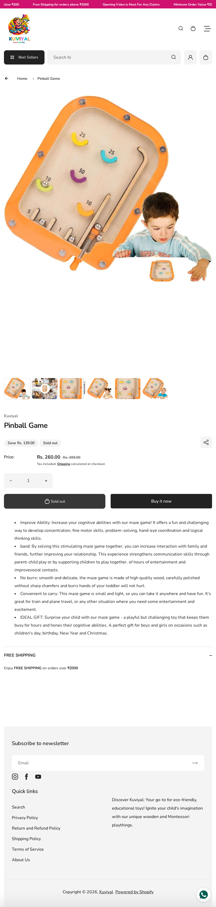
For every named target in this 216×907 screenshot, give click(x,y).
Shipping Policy (26, 839)
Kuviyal (106, 892)
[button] (17, 391)
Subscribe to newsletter (40, 743)
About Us (21, 860)
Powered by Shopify (134, 892)
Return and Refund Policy (36, 828)
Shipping (63, 464)
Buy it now (161, 501)
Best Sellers (28, 57)
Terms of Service (28, 849)
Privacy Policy (25, 818)
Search (18, 807)
